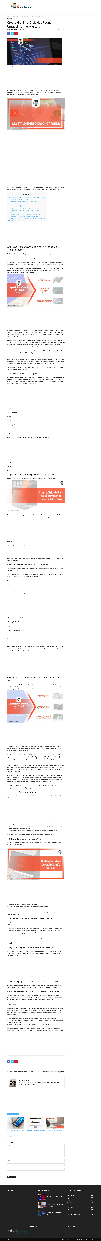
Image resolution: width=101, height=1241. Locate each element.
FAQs (9, 212)
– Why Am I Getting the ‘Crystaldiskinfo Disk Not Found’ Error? (25, 214)
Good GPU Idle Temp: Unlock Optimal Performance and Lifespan (51, 1072)
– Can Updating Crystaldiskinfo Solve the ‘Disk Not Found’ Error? (26, 216)
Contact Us (69, 1239)
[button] (91, 12)
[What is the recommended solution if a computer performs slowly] (36, 1123)
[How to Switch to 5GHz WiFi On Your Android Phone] (16, 1123)
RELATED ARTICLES (13, 1114)
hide (30, 194)
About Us (64, 1239)
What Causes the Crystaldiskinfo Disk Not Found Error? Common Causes (26, 197)
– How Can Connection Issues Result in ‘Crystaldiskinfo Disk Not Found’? (28, 218)
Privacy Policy (84, 1239)
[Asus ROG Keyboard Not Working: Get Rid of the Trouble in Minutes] (42, 1197)
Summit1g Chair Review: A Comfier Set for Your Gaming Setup (54, 1212)
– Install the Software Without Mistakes (19, 206)
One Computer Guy (13, 29)
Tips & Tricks (15, 16)
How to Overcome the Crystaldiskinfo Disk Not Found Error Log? (24, 205)
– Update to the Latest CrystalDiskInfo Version (21, 208)
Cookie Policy (77, 1239)
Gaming (54, 12)
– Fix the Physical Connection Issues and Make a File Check (25, 210)
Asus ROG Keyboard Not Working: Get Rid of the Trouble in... (55, 1196)
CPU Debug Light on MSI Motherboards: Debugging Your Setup (20, 1072)
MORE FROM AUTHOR (25, 1114)
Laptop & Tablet (20, 12)
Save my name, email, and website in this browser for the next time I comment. (28, 1173)
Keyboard (74, 12)
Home (11, 12)
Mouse (37, 12)
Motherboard (45, 12)
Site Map (91, 1239)
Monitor (30, 12)
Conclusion (10, 220)
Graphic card (64, 12)
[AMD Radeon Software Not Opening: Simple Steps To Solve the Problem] (42, 1205)
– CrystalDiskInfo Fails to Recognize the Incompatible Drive (24, 201)
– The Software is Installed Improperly (19, 199)
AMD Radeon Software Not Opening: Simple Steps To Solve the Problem (55, 1204)
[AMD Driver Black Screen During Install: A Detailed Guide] (55, 1123)
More (80, 12)
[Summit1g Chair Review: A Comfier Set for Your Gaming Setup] (42, 1213)
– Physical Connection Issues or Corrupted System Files (24, 203)
